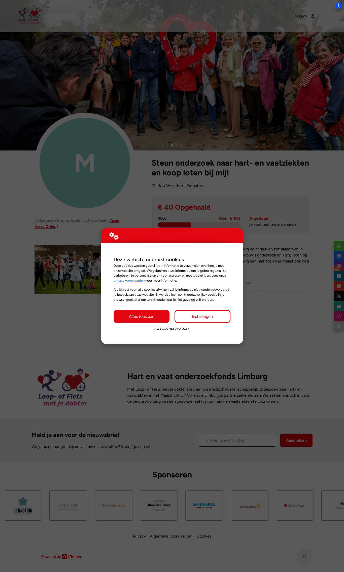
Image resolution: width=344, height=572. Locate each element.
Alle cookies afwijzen (172, 328)
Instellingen (202, 316)
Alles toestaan (141, 316)
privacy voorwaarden (129, 280)
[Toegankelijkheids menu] (338, 6)
